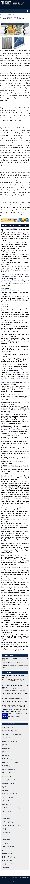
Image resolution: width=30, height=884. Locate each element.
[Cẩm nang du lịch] (15, 222)
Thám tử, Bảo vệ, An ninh (8, 815)
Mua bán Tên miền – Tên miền (10, 794)
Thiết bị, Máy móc (6, 829)
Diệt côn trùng (5, 755)
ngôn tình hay (13, 658)
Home (2, 15)
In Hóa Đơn (26, 346)
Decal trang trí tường (7, 309)
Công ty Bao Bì (5, 251)
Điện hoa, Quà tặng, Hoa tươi (9, 759)
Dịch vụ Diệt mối (6, 748)
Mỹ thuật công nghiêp (7, 382)
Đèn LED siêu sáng (6, 619)
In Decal (3, 354)
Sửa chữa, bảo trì (6, 811)
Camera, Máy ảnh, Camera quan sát (11, 734)
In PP (21, 369)
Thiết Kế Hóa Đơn (12, 346)
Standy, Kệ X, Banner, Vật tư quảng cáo (12, 808)
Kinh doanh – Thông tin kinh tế (10, 773)
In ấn (9, 369)
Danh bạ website (6, 738)
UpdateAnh (5, 850)
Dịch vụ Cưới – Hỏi (6, 745)
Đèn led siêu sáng (6, 324)
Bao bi (3, 229)
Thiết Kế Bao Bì (18, 242)
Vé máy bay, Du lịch (7, 860)
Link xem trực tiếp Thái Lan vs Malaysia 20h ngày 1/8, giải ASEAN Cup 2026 (14, 710)
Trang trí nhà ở (5, 531)
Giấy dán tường (18, 579)
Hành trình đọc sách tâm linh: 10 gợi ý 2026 (15, 693)
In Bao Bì (26, 242)
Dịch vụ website (6, 752)
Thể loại (3, 11)
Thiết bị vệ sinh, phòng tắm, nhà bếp (11, 825)
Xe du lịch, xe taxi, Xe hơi (8, 864)
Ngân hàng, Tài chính (7, 797)
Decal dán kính (5, 288)
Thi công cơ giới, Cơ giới (8, 822)
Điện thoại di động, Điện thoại (10, 762)
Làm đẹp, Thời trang (7, 776)
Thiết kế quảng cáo (6, 426)
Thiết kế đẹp (4, 448)
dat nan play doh (12, 665)
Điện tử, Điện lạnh (6, 766)
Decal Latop (4, 304)
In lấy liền (3, 364)
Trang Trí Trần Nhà (6, 555)
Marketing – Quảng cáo (8, 783)
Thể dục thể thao (6, 818)
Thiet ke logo (5, 402)
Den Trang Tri (5, 334)
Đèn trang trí (4, 642)
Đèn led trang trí (15, 322)
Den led (3, 321)
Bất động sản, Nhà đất (8, 727)
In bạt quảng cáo (13, 370)
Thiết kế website (6, 832)
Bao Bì (3, 242)
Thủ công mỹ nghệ (7, 836)
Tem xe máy (9, 394)
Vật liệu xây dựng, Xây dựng (9, 857)
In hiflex (17, 369)
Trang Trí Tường (5, 567)
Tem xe (3, 394)
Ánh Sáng (3, 595)
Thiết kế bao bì (15, 229)
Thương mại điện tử (7, 843)
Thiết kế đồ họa (11, 262)
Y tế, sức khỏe (5, 867)
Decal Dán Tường (6, 292)
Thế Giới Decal (5, 476)
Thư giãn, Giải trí (6, 839)
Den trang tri (13, 630)
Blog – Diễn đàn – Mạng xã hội (10, 731)
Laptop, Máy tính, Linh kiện (9, 780)
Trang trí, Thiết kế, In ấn (12, 18)
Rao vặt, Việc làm (6, 804)
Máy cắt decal (5, 787)
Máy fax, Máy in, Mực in (8, 790)
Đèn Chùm (4, 609)
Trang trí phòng (5, 543)
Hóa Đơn (3, 346)
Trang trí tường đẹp (6, 587)
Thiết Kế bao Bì (25, 251)
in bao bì (8, 229)
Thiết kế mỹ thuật (20, 382)
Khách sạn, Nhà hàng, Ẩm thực (10, 769)
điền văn (10, 662)
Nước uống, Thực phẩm (8, 801)
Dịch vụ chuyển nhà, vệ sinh (9, 741)
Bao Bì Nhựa (9, 242)
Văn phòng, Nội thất (7, 853)
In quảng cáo (11, 364)
